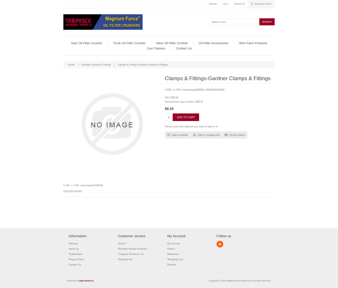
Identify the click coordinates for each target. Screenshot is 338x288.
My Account (173, 243)
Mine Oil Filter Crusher (172, 43)
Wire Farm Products (253, 43)
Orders (171, 248)
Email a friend (237, 135)
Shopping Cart (175, 259)
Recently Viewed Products (132, 248)
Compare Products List (130, 254)
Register (213, 4)
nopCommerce (86, 281)
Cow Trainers (156, 48)
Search (267, 21)
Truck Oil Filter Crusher (129, 43)
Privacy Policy (76, 259)
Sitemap (73, 243)
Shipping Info (125, 259)
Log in (226, 4)
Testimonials (75, 254)
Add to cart (186, 117)
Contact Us (184, 48)
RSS (220, 244)
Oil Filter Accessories (213, 43)
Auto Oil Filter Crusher (86, 43)
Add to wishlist (180, 135)
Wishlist (171, 264)
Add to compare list (208, 135)
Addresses (173, 254)
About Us (74, 248)
